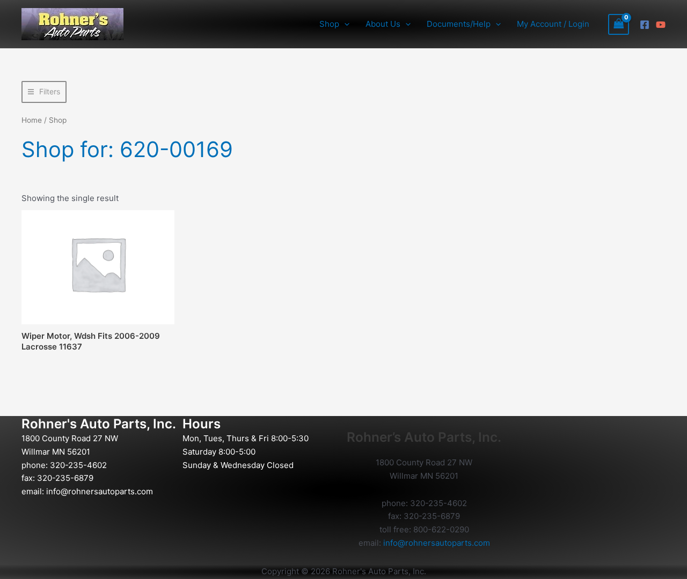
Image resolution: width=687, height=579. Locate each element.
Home (31, 120)
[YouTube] (661, 24)
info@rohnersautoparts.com (99, 491)
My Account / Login (553, 24)
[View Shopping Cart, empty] (619, 24)
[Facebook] (644, 24)
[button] (344, 24)
